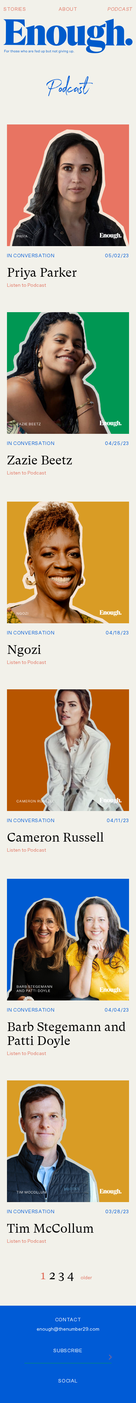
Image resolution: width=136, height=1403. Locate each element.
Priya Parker (42, 272)
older (86, 1277)
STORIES (14, 9)
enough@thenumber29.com (68, 1329)
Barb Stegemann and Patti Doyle (66, 1034)
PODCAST (120, 9)
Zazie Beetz (39, 460)
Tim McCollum (50, 1228)
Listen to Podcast (26, 285)
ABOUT (68, 9)
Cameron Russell (55, 837)
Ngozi (24, 649)
